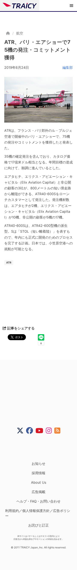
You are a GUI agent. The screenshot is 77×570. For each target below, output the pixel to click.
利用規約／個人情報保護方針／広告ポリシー (37, 513)
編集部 (67, 67)
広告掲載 (38, 492)
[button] (71, 5)
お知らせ (38, 463)
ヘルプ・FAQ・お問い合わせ (38, 501)
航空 (19, 33)
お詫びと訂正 (38, 525)
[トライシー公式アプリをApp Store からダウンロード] (41, 447)
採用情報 (38, 473)
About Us (38, 482)
